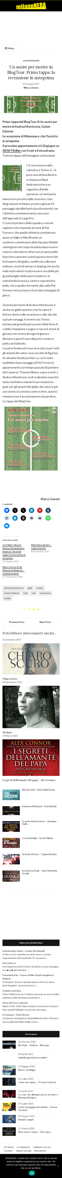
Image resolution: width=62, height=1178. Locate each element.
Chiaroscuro (10, 678)
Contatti (8, 1150)
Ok (31, 1173)
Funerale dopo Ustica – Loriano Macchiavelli (23, 951)
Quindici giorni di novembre (32, 1057)
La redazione (23, 1147)
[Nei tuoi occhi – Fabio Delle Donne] (11, 795)
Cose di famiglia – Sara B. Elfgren (37, 838)
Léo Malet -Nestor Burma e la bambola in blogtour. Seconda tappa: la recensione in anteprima (14, 551)
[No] (58, 1166)
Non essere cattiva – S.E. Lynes (34, 1131)
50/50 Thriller (11, 150)
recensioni (45, 593)
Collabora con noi (42, 1147)
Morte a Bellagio (27, 1069)
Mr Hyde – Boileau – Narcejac (33, 1045)
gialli (30, 588)
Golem (39, 588)
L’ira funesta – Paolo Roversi (15, 1014)
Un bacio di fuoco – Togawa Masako (39, 854)
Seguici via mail (23, 1150)
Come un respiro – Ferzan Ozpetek (37, 1082)
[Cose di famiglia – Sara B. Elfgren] (11, 843)
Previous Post (16, 622)
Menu (10, 48)
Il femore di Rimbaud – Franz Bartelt (39, 806)
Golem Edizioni (11, 593)
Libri (25, 593)
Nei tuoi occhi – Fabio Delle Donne (38, 789)
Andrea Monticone (13, 588)
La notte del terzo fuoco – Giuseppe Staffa (39, 822)
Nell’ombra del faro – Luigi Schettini (41, 546)
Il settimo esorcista (11, 990)
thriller (7, 598)
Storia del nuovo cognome (15, 1002)
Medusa (7, 732)
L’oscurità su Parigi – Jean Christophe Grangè (39, 872)
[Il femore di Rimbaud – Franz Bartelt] (11, 810)
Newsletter (40, 1150)
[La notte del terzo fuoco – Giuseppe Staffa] (11, 826)
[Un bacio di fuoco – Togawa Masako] (11, 859)
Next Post (45, 622)
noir (34, 593)
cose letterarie (31, 60)
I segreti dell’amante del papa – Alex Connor (28, 780)
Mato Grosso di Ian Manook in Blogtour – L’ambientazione (13, 570)
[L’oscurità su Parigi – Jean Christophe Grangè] (11, 876)
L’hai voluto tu (9, 963)
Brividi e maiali (25, 1119)
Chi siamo (9, 1147)
